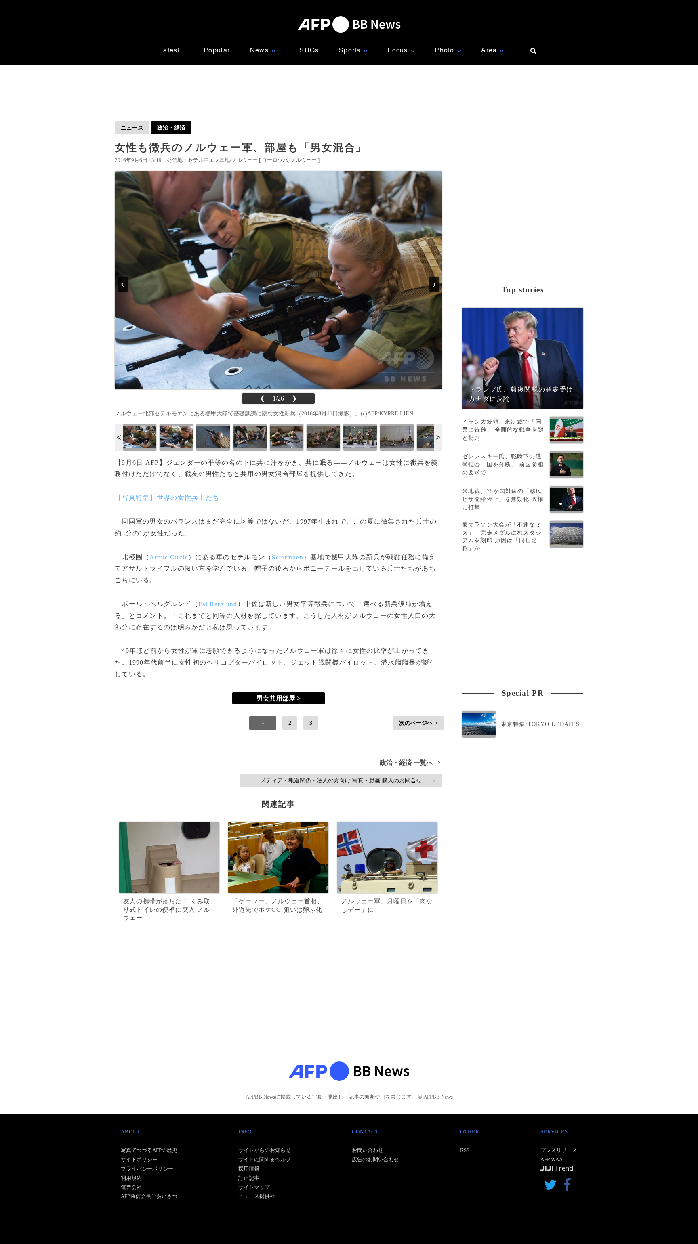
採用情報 (248, 1169)
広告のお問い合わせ (375, 1159)
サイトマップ (254, 1187)
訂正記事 (248, 1178)
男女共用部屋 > (278, 698)
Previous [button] (119, 437)
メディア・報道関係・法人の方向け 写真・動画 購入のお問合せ (347, 780)
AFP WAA (551, 1159)
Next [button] (438, 437)
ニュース (132, 127)
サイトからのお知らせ (264, 1150)
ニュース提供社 (256, 1196)
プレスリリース (558, 1150)
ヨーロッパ (275, 160)
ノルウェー (303, 160)
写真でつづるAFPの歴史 (149, 1150)
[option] (139, 437)
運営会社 (131, 1187)
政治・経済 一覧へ (410, 762)
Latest (169, 50)
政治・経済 (171, 127)
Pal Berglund (217, 604)
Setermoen (287, 557)
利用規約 (131, 1178)
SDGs (309, 50)
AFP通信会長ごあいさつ (149, 1196)
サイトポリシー (139, 1159)
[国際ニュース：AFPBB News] (349, 24)
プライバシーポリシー (147, 1169)
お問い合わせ (367, 1150)
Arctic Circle (168, 557)
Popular (217, 50)
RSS (464, 1150)
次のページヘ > (418, 723)
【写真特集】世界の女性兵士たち (167, 497)
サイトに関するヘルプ (264, 1159)
